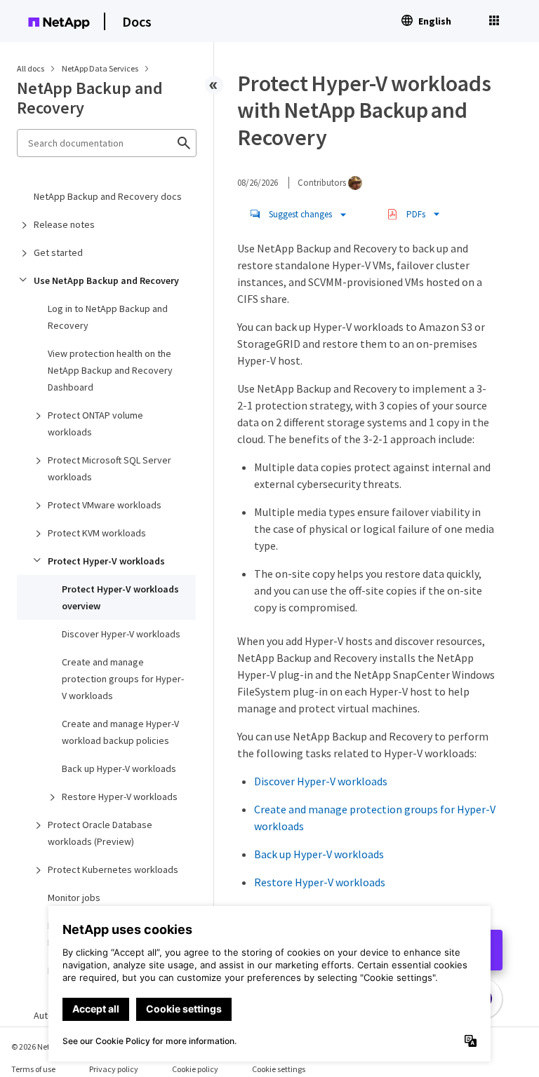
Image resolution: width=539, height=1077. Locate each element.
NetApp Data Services (101, 68)
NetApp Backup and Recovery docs (108, 196)
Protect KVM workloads (97, 533)
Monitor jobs (74, 897)
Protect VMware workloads (104, 505)
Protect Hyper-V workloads (106, 561)
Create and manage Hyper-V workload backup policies (120, 732)
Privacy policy (113, 1069)
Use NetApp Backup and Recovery (106, 280)
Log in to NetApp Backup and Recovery (108, 317)
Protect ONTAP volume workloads (95, 423)
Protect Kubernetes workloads (113, 869)
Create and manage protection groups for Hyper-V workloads (123, 679)
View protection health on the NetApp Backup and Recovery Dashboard (110, 370)
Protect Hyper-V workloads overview (120, 597)
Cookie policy (195, 1069)
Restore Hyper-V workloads (120, 796)
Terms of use (33, 1069)
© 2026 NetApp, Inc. (45, 1046)
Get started (58, 252)
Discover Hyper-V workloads (121, 634)
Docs (137, 21)
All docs (30, 68)
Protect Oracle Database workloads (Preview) (100, 833)
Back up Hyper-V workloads (119, 768)
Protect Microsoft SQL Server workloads (109, 468)
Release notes (64, 224)
